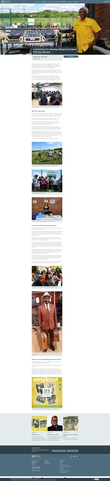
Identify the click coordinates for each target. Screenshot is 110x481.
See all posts (70, 56)
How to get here (48, 463)
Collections (43, 1)
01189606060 (37, 470)
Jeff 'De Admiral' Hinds (53, 256)
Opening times (47, 462)
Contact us (61, 462)
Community (36, 58)
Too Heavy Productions (51, 231)
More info (54, 479)
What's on (50, 1)
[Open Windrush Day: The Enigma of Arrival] (70, 423)
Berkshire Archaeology (64, 465)
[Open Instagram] (76, 456)
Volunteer (61, 468)
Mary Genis (37, 262)
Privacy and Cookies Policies (65, 470)
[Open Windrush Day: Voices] (55, 423)
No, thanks (96, 479)
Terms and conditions (64, 472)
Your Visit (37, 1)
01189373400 (37, 468)
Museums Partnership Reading (65, 466)
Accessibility (62, 469)
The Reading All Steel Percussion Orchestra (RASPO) (52, 255)
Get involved (75, 1)
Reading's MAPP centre (41, 233)
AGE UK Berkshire (51, 67)
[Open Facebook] (71, 456)
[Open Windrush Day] (39, 423)
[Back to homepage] (5, 2)
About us (61, 463)
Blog (57, 1)
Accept (93, 479)
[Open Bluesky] (74, 456)
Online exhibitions (62, 1)
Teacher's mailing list (71, 450)
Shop (54, 1)
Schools (69, 1)
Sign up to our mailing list (57, 450)
